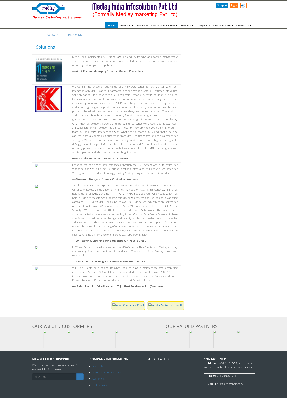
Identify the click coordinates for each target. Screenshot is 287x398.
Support (222, 5)
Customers (98, 378)
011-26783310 (225, 375)
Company (52, 34)
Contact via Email (133, 305)
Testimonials (75, 34)
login (234, 5)
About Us (97, 366)
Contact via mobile (171, 305)
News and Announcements (107, 372)
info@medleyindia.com (230, 384)
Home (111, 25)
